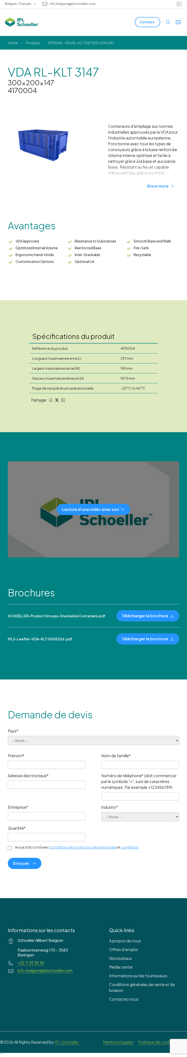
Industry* (109, 807)
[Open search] (168, 22)
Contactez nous (124, 999)
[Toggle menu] (178, 22)
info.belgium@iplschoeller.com (72, 4)
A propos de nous (125, 940)
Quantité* (17, 828)
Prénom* (16, 755)
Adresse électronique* (28, 775)
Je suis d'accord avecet (77, 847)
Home (13, 43)
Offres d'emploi (123, 949)
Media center (121, 967)
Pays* (13, 730)
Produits (33, 43)
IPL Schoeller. (67, 1042)
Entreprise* (18, 807)
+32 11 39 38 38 (31, 962)
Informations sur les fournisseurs (138, 975)
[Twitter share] (57, 400)
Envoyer (21, 863)
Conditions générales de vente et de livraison (142, 987)
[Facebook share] (51, 400)
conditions (130, 847)
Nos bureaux (120, 958)
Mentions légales (118, 1042)
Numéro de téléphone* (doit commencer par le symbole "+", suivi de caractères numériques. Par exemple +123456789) (139, 781)
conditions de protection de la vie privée (83, 847)
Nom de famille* (116, 755)
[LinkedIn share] (63, 400)
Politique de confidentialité (162, 1042)
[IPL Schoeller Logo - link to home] (22, 22)
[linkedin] (179, 4)
